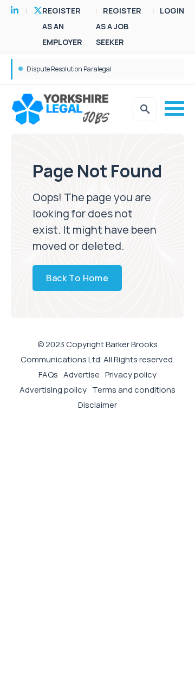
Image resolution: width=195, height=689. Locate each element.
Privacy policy (131, 374)
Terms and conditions (134, 389)
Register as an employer (62, 26)
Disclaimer (97, 404)
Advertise (81, 374)
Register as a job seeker (118, 26)
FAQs (48, 374)
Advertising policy (53, 389)
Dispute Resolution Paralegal (69, 69)
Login (172, 10)
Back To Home (77, 278)
